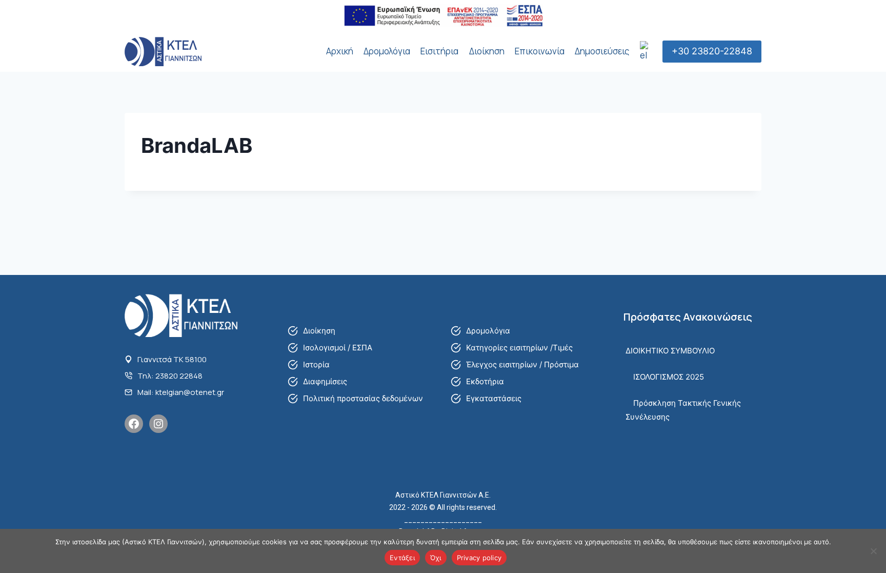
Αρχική (339, 51)
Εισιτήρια (439, 51)
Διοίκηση (487, 51)
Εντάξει (402, 558)
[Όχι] (873, 551)
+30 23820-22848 (712, 51)
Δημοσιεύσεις (602, 51)
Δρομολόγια (387, 51)
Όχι (435, 558)
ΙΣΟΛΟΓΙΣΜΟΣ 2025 (668, 377)
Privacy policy (479, 558)
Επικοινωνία (540, 51)
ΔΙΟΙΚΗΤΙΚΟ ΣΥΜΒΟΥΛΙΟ (670, 350)
